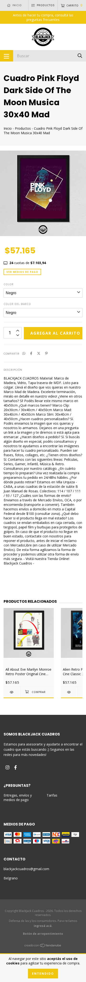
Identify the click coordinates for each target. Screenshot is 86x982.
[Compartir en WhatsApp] (24, 353)
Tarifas (52, 795)
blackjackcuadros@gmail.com (26, 869)
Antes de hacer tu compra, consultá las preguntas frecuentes (43, 17)
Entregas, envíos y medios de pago (18, 797)
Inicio (8, 128)
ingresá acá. (43, 926)
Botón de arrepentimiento (43, 934)
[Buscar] (80, 55)
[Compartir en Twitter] (38, 353)
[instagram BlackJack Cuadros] (7, 767)
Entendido (43, 974)
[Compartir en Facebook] (31, 353)
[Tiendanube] (43, 946)
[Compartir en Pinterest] (46, 353)
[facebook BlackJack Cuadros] (15, 767)
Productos (23, 128)
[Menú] (6, 56)
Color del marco (17, 304)
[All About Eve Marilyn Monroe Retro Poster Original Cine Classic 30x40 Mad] (12, 692)
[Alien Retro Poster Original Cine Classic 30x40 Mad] (69, 692)
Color (9, 284)
